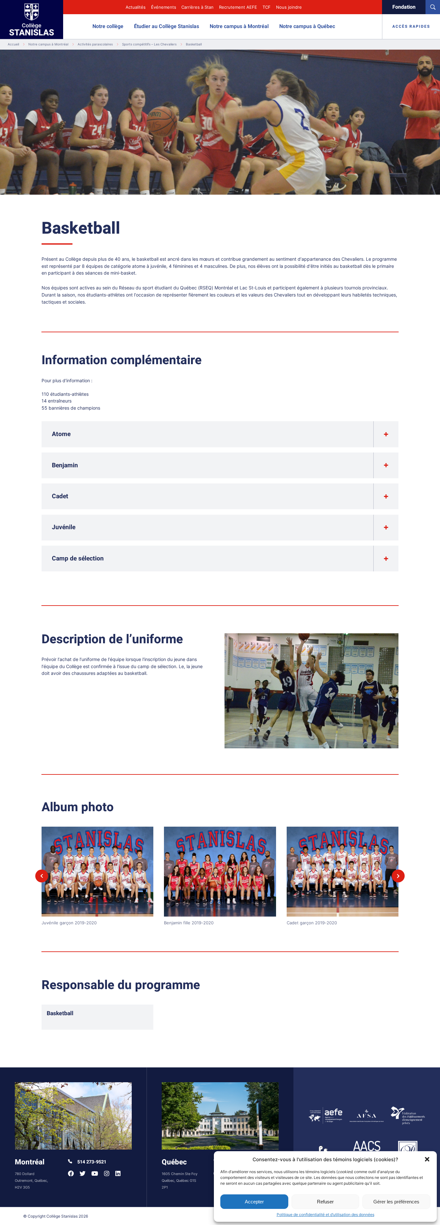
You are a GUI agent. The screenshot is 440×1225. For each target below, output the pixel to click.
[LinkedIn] (117, 1173)
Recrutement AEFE (238, 7)
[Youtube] (94, 1173)
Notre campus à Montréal (239, 26)
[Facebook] (71, 1173)
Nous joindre (289, 7)
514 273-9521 (91, 1162)
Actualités (136, 7)
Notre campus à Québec (307, 26)
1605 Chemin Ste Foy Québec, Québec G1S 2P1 (179, 1181)
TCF (267, 7)
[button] (427, 1159)
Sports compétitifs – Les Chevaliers (149, 44)
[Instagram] (106, 1173)
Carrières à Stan (197, 7)
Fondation (404, 7)
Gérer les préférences (396, 1201)
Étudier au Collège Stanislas (166, 26)
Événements (163, 7)
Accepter (254, 1201)
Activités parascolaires (95, 44)
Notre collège (107, 26)
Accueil (13, 44)
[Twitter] (82, 1173)
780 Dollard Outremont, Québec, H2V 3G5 (31, 1181)
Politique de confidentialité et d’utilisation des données (325, 1214)
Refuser (325, 1201)
